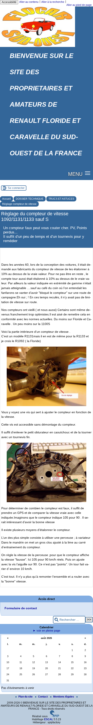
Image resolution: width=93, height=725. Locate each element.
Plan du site (25, 696)
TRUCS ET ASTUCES (61, 198)
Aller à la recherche (52, 1)
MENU (75, 173)
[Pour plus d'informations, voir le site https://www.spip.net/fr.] (54, 716)
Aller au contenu (28, 1)
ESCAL (48, 719)
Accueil (6, 198)
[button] (88, 173)
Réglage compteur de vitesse (19, 204)
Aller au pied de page (79, 4)
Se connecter (16, 188)
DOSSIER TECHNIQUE (29, 198)
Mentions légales (64, 696)
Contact (43, 696)
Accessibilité (9, 2)
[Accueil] (37, 46)
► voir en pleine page (46, 630)
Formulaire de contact (21, 608)
